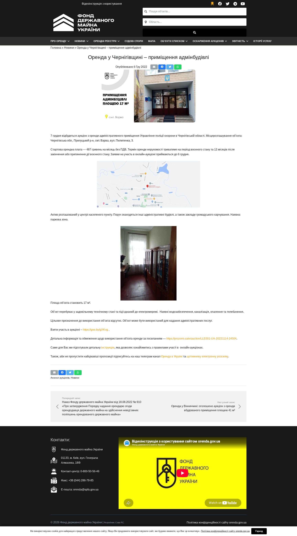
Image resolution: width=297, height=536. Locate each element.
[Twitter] (227, 4)
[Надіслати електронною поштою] (154, 66)
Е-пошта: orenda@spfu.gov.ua (79, 489)
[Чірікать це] (170, 66)
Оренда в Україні (172, 356)
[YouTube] (242, 4)
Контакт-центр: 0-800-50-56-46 (80, 471)
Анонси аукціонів (60, 377)
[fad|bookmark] (213, 4)
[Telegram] (235, 4)
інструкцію (107, 347)
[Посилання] (83, 22)
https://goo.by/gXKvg (95, 329)
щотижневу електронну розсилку (207, 356)
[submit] (194, 33)
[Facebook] (220, 4)
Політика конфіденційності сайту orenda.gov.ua (216, 522)
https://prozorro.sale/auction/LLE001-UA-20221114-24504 (201, 338)
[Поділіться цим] (162, 66)
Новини (69, 47)
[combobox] (194, 22)
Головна (56, 47)
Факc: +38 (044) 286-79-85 (77, 480)
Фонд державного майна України (82, 449)
